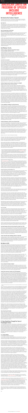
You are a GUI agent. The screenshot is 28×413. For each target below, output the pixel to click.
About (18, 2)
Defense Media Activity (11, 375)
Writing (7, 2)
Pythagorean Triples (5, 160)
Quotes (15, 2)
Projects (11, 2)
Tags (21, 2)
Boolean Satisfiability (21, 150)
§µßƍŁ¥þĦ (14, 15)
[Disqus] (14, 402)
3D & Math (3, 2)
